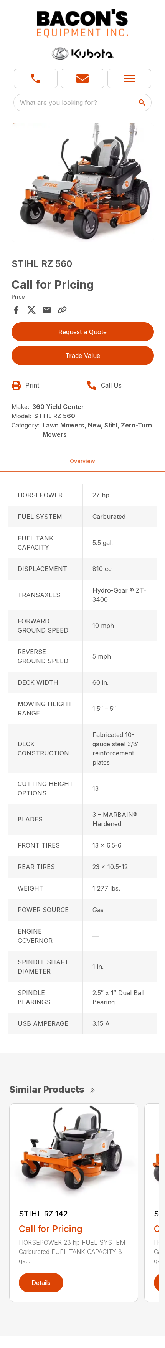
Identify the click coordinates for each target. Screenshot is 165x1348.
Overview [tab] (82, 461)
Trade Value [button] (82, 355)
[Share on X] (31, 310)
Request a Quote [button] (82, 332)
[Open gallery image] (83, 182)
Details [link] (41, 1283)
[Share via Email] (46, 310)
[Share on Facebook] (16, 310)
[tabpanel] (83, 183)
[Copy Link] (62, 310)
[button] (36, 78)
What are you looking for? (58, 102)
